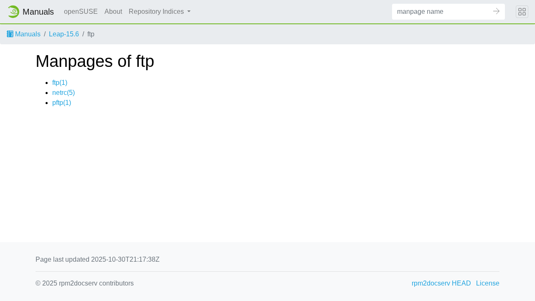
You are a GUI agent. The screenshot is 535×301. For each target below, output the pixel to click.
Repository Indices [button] (157, 11)
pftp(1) (61, 102)
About (113, 11)
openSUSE (81, 11)
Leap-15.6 (64, 34)
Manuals (27, 34)
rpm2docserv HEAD (441, 283)
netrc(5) (63, 92)
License (487, 283)
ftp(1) (59, 82)
